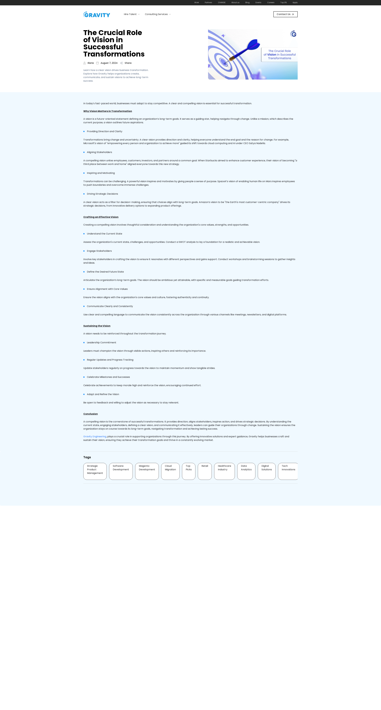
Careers (270, 2)
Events (258, 2)
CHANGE (221, 2)
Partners (208, 2)
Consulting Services (156, 14)
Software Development (121, 467)
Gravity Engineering (94, 436)
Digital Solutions (266, 467)
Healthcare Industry (224, 467)
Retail (205, 466)
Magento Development (147, 467)
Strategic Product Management (95, 469)
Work (196, 2)
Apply (295, 2)
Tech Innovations (288, 467)
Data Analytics (246, 467)
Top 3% (283, 2)
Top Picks (189, 467)
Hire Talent (130, 14)
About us (235, 2)
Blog (247, 2)
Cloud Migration (170, 467)
